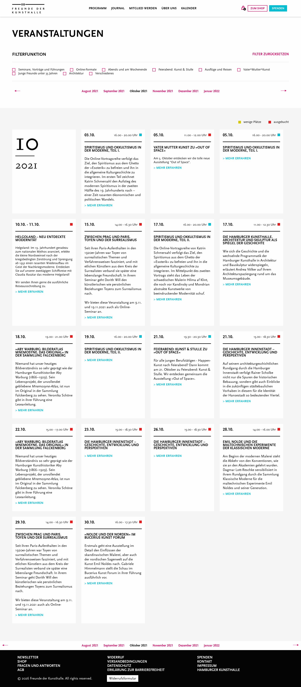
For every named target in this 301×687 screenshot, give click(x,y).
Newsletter (27, 657)
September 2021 (114, 91)
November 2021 (163, 91)
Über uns (169, 8)
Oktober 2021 (138, 91)
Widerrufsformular (122, 678)
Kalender (188, 8)
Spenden (278, 8)
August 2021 (90, 91)
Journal (118, 8)
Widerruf (115, 657)
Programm (98, 8)
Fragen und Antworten (38, 666)
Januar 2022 (211, 91)
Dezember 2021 (188, 91)
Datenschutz (119, 666)
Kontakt (204, 661)
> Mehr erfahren (98, 205)
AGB (20, 670)
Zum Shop (257, 8)
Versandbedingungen (127, 661)
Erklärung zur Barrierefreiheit (136, 670)
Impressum (207, 666)
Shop (21, 661)
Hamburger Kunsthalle (218, 670)
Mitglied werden (143, 8)
